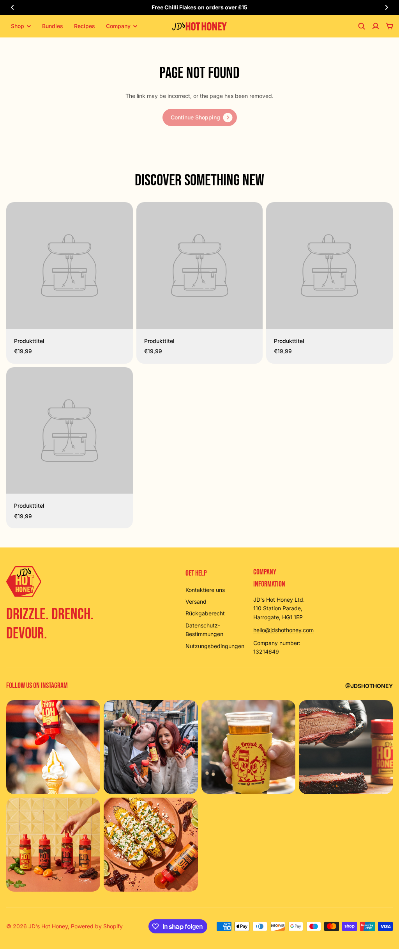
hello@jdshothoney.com (283, 630)
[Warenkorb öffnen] (390, 26)
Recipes (84, 26)
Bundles (52, 26)
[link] (199, 117)
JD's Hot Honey (48, 926)
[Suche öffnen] (362, 26)
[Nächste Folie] (386, 7)
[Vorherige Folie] (12, 7)
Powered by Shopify (97, 926)
